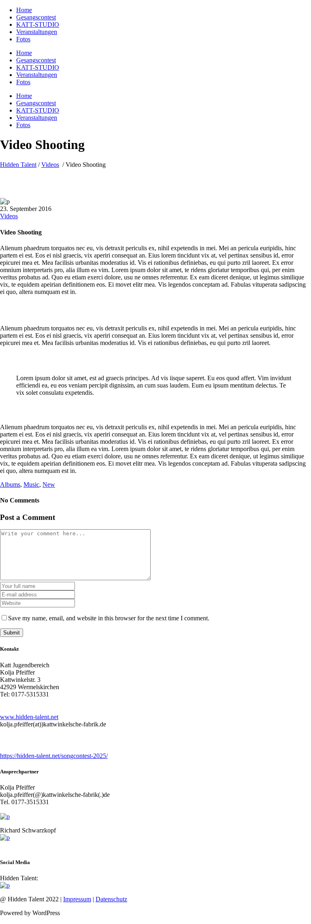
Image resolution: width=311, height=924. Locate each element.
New (49, 484)
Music (31, 484)
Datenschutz (111, 899)
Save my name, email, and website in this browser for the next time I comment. (108, 618)
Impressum (77, 899)
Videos (50, 164)
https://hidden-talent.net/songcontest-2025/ (54, 755)
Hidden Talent (18, 164)
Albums (10, 484)
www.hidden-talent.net (29, 716)
